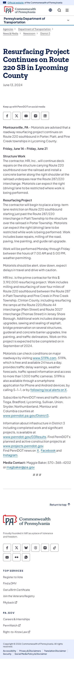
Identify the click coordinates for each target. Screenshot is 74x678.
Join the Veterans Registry (19, 596)
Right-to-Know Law (15, 631)
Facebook (48, 450)
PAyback (8, 602)
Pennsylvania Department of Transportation (24, 20)
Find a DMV (10, 583)
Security (7, 654)
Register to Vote (13, 577)
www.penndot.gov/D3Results (24, 437)
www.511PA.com (44, 358)
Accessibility (9, 651)
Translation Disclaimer (55, 651)
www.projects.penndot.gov (23, 446)
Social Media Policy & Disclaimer (31, 654)
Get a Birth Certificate (16, 589)
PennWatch (10, 625)
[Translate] (50, 10)
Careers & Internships (16, 619)
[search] (59, 10)
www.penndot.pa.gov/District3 (26, 415)
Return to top (58, 504)
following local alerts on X (48, 390)
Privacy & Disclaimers (30, 651)
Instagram (10, 455)
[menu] (67, 10)
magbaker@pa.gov (20, 467)
